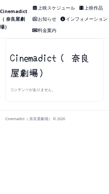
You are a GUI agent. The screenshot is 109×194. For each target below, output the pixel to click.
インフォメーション (87, 19)
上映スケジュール (56, 8)
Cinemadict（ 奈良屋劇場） (13, 19)
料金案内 (47, 30)
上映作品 (93, 8)
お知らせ (47, 19)
